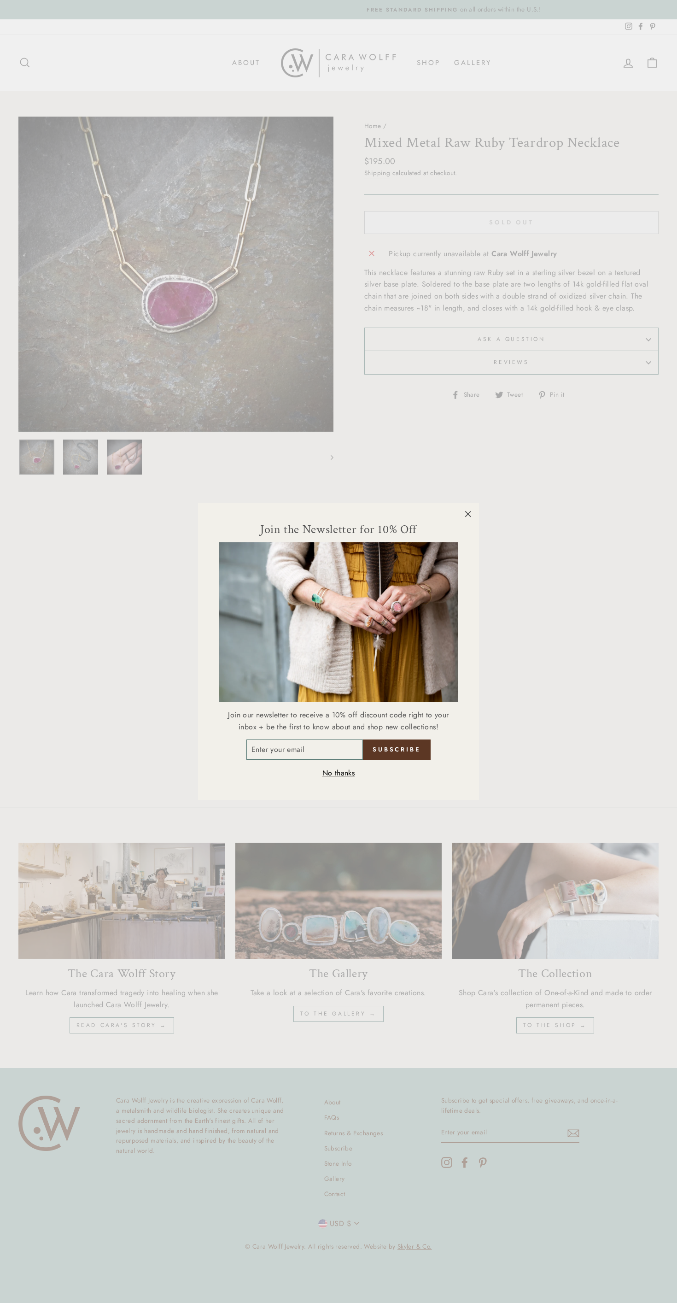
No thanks (338, 773)
